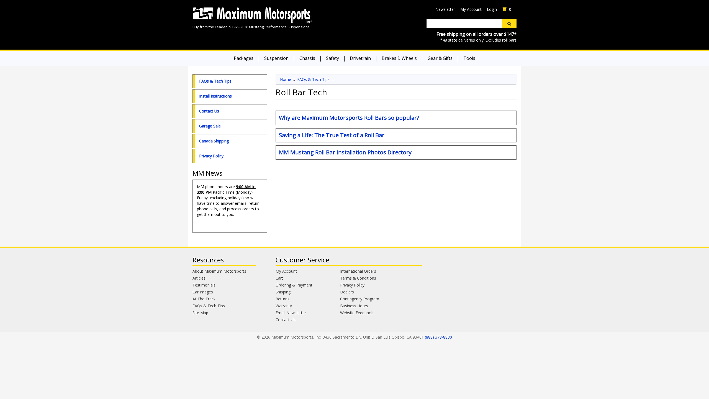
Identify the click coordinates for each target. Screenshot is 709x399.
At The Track (203, 298)
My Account (471, 9)
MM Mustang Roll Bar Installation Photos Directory (345, 152)
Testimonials (203, 285)
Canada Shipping (214, 141)
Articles (198, 278)
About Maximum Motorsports (219, 271)
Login (492, 9)
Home (285, 79)
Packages (243, 58)
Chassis (307, 58)
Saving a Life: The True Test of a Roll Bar (331, 135)
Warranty (284, 305)
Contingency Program (359, 298)
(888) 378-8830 (438, 337)
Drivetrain (360, 58)
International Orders (358, 271)
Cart (279, 278)
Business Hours (354, 305)
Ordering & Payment (294, 285)
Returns (282, 298)
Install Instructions (215, 96)
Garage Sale (210, 126)
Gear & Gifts (440, 58)
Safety (332, 58)
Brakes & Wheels (399, 58)
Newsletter (445, 9)
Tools (469, 58)
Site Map (200, 312)
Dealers (347, 292)
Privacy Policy (211, 155)
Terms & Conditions (358, 278)
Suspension (276, 58)
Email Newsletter (291, 312)
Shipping (283, 292)
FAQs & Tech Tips (215, 81)
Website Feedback (356, 312)
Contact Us (209, 111)
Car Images (202, 292)
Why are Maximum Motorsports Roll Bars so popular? (349, 117)
